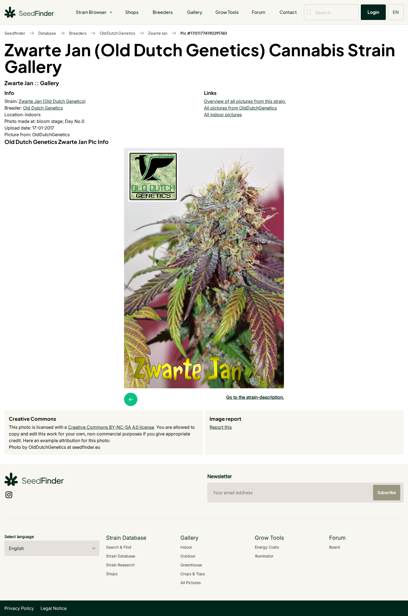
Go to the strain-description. (255, 397)
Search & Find (118, 547)
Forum (258, 12)
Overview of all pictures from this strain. (245, 101)
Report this (221, 427)
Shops (131, 12)
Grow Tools (227, 12)
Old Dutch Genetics (117, 33)
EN (396, 12)
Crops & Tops (192, 573)
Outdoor (187, 556)
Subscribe (386, 492)
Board (334, 547)
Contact (288, 12)
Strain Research (120, 564)
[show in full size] (204, 268)
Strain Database (120, 556)
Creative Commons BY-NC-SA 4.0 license (111, 427)
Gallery (194, 12)
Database (47, 33)
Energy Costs (267, 547)
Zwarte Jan (157, 33)
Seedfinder (14, 33)
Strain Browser (91, 12)
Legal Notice (54, 608)
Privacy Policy (19, 608)
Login (373, 12)
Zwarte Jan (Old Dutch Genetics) (52, 101)
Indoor (186, 547)
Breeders (163, 12)
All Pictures (190, 582)
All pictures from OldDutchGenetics (240, 108)
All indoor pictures (223, 114)
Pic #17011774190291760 (203, 33)
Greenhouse (191, 564)
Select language (19, 536)
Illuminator (264, 556)
